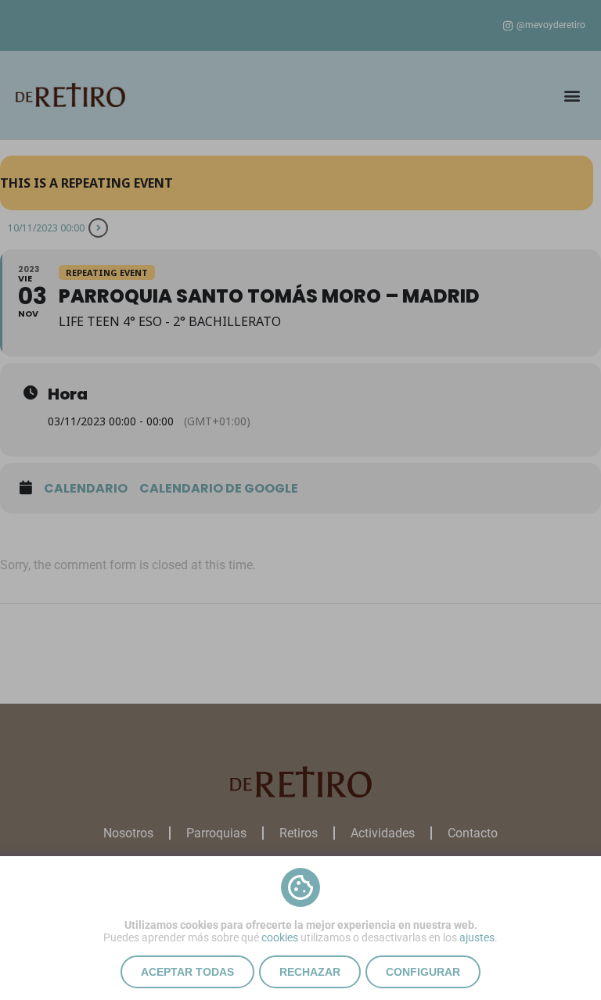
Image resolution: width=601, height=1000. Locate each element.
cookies (279, 937)
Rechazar (309, 972)
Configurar (423, 972)
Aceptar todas (187, 972)
